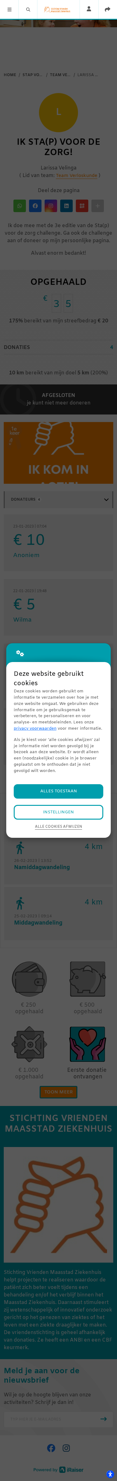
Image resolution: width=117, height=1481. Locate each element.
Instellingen (58, 812)
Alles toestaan (58, 791)
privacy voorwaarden (35, 728)
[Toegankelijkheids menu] (110, 1474)
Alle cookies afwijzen (58, 826)
